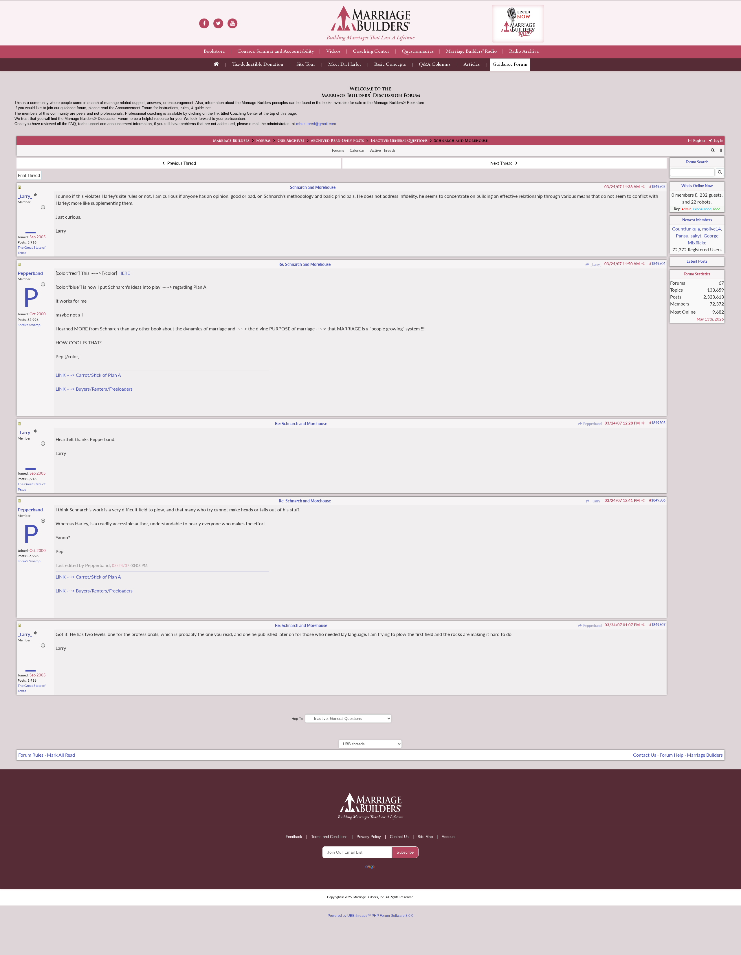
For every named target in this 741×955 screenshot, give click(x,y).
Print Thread (29, 175)
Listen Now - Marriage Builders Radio (518, 24)
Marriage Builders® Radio (471, 51)
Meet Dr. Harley (344, 64)
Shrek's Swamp (29, 325)
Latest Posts (697, 261)
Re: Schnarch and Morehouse (304, 264)
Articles (471, 64)
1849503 (658, 186)
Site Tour (305, 64)
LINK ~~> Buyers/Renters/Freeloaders (94, 388)
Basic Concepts (390, 64)
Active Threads (382, 150)
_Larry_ (595, 264)
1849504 (658, 263)
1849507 (658, 625)
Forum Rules (30, 755)
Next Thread (502, 163)
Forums (263, 141)
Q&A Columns (434, 64)
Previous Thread (181, 163)
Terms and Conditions (329, 837)
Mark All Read (61, 755)
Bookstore (214, 51)
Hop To (297, 718)
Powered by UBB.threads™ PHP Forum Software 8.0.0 (370, 916)
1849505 (658, 423)
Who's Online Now (697, 185)
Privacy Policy (369, 837)
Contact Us (644, 755)
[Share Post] (643, 187)
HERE (124, 273)
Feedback (294, 837)
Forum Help (671, 755)
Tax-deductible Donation (257, 64)
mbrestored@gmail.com (316, 124)
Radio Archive (524, 51)
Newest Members (697, 219)
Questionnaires (418, 51)
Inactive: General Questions (399, 141)
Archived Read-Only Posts (337, 141)
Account (449, 837)
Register (698, 140)
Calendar (357, 150)
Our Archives (291, 141)
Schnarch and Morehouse (312, 187)
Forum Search (697, 162)
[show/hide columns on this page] (721, 150)
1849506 (658, 500)
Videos (333, 51)
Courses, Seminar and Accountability (275, 51)
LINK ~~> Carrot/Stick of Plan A (88, 375)
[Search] (713, 150)
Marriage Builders (231, 141)
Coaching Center (371, 51)
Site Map (425, 837)
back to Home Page (370, 18)
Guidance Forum (510, 64)
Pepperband (592, 424)
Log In (718, 140)
